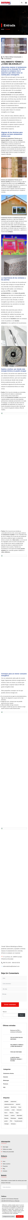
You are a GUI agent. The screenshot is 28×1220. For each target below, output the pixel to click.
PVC (4, 1087)
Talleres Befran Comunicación (13, 57)
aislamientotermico (9, 1104)
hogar (17, 1112)
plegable (20, 1118)
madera (13, 1115)
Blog (4, 1168)
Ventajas (6, 1123)
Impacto (6, 1115)
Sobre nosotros (6, 1163)
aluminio (18, 1104)
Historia (11, 1112)
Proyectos (5, 1166)
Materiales (19, 1115)
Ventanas (13, 1123)
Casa (19, 1107)
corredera (6, 1109)
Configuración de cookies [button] (8, 1216)
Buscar (5, 1011)
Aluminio (5, 1077)
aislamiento (13, 1101)
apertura (6, 1107)
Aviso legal (5, 1146)
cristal (13, 1109)
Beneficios (13, 1107)
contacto (9, 953)
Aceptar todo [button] (20, 1216)
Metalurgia (6, 1080)
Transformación (18, 1121)
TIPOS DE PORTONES (16, 1052)
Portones (5, 1084)
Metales (6, 1118)
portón (6, 1121)
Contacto (5, 1171)
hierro (5, 1112)
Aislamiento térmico (8, 1073)
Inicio (2, 29)
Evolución (19, 1109)
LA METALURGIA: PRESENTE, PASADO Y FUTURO (16, 1059)
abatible (6, 1101)
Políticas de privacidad (8, 1151)
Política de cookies (7, 1149)
